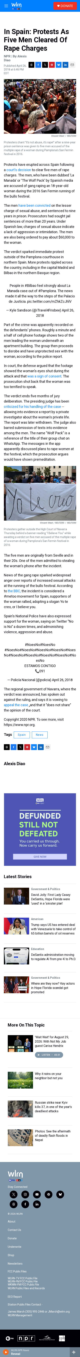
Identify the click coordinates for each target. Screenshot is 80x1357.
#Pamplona (47, 291)
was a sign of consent (44, 376)
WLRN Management (20, 1315)
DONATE (67, 6)
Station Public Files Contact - (25, 1304)
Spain (22, 734)
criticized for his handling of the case (33, 406)
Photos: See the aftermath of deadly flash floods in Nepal (52, 1135)
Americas (37, 919)
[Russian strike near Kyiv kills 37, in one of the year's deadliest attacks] (20, 1109)
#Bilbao (30, 285)
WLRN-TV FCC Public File (22, 1278)
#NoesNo (32, 645)
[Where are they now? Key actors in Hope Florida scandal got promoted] (16, 984)
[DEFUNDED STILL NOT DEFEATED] (40, 829)
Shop (11, 1255)
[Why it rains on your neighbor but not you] (20, 1080)
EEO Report (15, 1296)
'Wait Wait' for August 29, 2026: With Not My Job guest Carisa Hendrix (52, 1041)
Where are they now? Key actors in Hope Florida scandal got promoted (53, 988)
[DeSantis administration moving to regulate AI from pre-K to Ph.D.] (16, 956)
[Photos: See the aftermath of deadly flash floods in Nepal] (20, 1137)
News (39, 734)
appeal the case (16, 705)
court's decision (19, 170)
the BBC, (14, 591)
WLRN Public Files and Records (26, 1288)
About (11, 1221)
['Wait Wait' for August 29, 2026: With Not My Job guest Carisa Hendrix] (20, 1043)
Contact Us (14, 1230)
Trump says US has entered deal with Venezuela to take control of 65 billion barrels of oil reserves (53, 929)
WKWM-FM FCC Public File (23, 1284)
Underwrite (14, 1246)
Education (37, 949)
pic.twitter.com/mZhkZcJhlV (49, 301)
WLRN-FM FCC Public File (23, 1281)
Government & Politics (45, 889)
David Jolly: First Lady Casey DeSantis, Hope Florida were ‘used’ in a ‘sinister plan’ (50, 899)
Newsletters (15, 1263)
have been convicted (34, 205)
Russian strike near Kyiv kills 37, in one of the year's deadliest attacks (53, 1107)
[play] (5, 1352)
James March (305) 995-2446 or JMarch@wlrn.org (39, 1311)
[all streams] (75, 1352)
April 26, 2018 (62, 680)
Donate (12, 1238)
